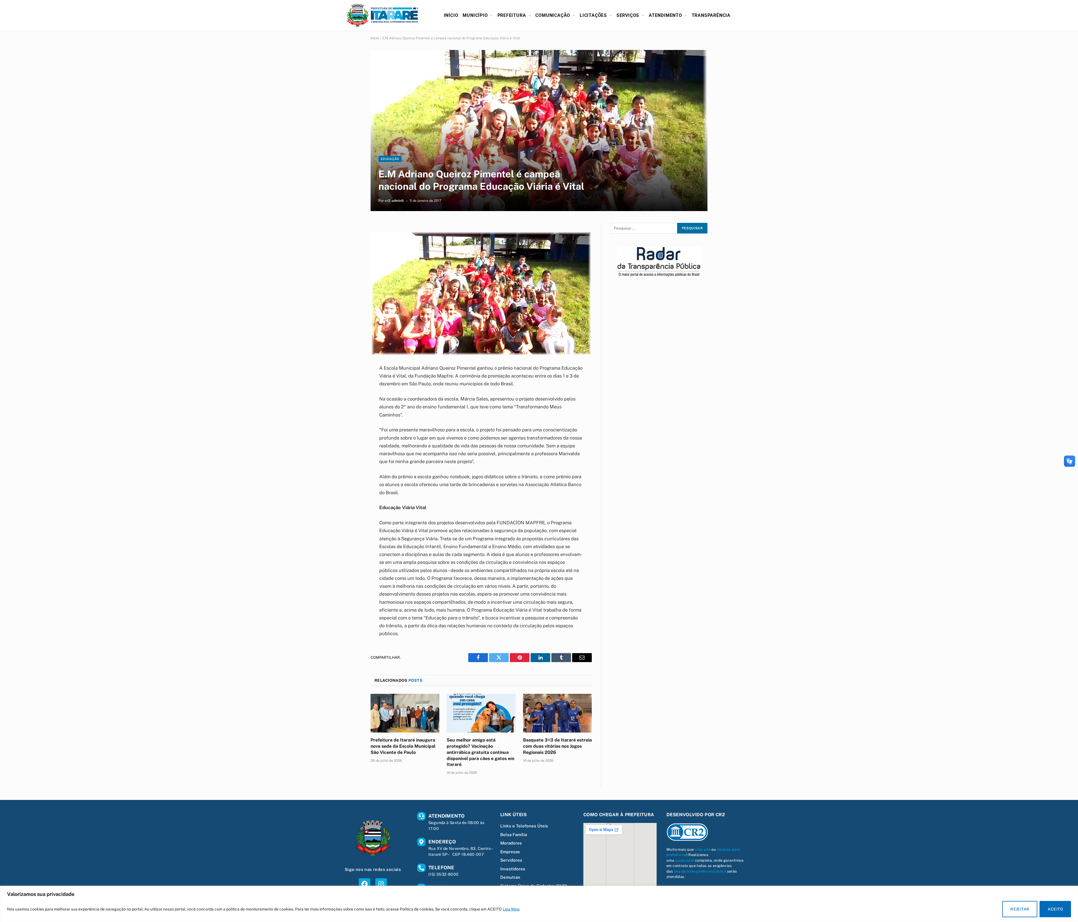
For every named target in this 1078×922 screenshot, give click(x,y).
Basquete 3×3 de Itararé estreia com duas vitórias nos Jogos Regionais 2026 (557, 746)
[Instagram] (381, 884)
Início (451, 15)
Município (475, 15)
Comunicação (552, 15)
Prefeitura (511, 15)
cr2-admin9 (394, 201)
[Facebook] (364, 884)
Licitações (593, 15)
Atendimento (665, 15)
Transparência (711, 15)
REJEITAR (1019, 909)
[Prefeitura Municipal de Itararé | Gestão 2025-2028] (382, 15)
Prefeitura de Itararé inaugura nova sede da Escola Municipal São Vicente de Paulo (403, 746)
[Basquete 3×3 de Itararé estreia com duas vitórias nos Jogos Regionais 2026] (557, 713)
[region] (539, 904)
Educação (390, 159)
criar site (703, 849)
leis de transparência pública (700, 871)
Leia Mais (511, 909)
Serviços (627, 15)
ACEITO (1055, 909)
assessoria (684, 860)
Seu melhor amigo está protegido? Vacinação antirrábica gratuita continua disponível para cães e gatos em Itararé (480, 752)
